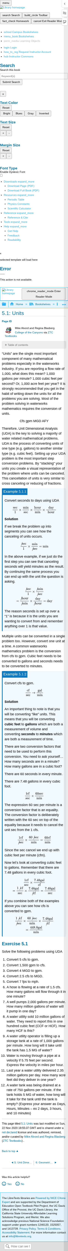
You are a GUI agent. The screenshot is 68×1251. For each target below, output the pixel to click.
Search (7, 1246)
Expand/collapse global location (64, 303)
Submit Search (11, 81)
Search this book (10, 69)
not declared (10, 1132)
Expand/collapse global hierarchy (6, 304)
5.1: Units (27, 1123)
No (22, 1184)
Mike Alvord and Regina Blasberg (44, 1136)
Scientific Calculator (19, 208)
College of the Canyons (29, 332)
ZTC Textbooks (12, 1140)
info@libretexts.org (19, 1236)
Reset (5, 107)
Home (19, 304)
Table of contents (18, 344)
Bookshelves (43, 304)
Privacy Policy (27, 1228)
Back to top (8, 1151)
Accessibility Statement (15, 1232)
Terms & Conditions (48, 1228)
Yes (9, 1184)
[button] (13, 235)
